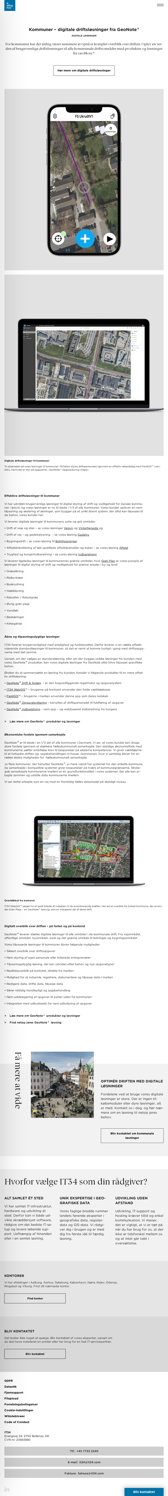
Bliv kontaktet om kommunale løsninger (132, 1135)
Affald (123, 547)
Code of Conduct (16, 1422)
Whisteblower (14, 1416)
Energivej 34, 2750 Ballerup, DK (26, 1436)
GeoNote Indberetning (23, 709)
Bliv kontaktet (35, 1354)
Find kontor (35, 1298)
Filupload (11, 1398)
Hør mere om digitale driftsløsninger (84, 70)
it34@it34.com (84, 1462)
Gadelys (83, 534)
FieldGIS (14, 696)
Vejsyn (68, 528)
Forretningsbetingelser (21, 1404)
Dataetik (10, 1386)
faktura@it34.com (84, 1473)
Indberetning (87, 554)
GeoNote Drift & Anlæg (24, 683)
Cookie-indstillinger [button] (18, 1410)
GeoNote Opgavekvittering (27, 702)
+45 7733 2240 (84, 1451)
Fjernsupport (13, 1392)
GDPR (8, 1380)
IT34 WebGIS (17, 689)
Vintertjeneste (89, 528)
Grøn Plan (108, 561)
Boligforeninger (66, 541)
